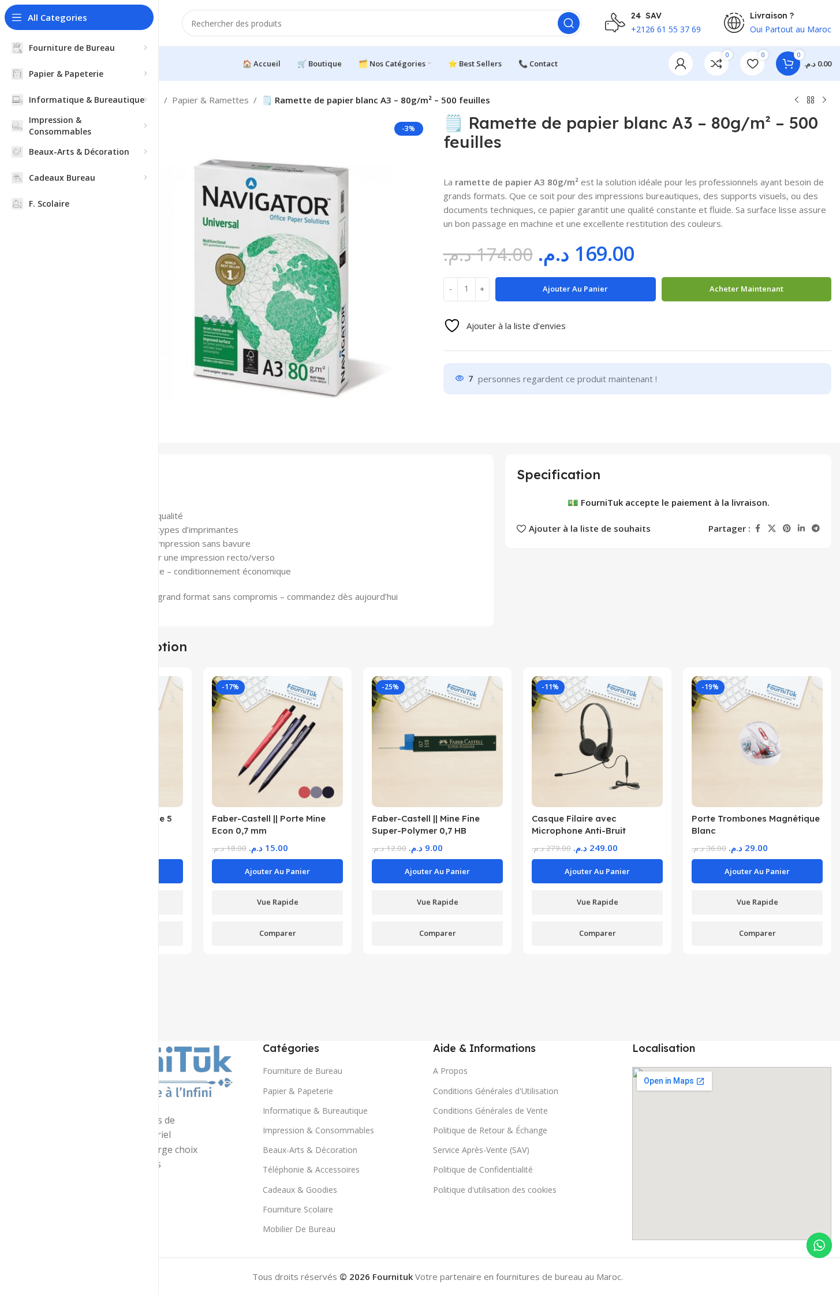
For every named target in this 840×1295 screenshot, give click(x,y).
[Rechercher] (569, 23)
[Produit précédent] (797, 100)
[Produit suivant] (824, 100)
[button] (277, 871)
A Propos (450, 1070)
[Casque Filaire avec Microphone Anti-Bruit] (597, 741)
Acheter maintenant (746, 288)
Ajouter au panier (575, 288)
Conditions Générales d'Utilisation (495, 1090)
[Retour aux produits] (810, 100)
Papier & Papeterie (298, 1090)
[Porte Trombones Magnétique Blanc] (757, 741)
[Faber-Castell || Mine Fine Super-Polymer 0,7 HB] (437, 741)
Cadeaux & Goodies (300, 1189)
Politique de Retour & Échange (490, 1130)
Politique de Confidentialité (483, 1169)
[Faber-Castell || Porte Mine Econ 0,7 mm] (277, 741)
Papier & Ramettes (210, 100)
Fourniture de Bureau (302, 1070)
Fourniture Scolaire (298, 1209)
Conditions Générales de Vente (490, 1110)
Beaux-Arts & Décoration (310, 1149)
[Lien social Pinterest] (786, 528)
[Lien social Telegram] (815, 528)
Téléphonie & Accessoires (311, 1169)
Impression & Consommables (318, 1130)
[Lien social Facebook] (757, 528)
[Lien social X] (771, 528)
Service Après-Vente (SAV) (481, 1149)
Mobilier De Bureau (299, 1228)
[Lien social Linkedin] (801, 528)
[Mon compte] (681, 63)
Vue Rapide (277, 902)
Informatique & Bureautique (315, 1110)
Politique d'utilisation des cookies (495, 1189)
